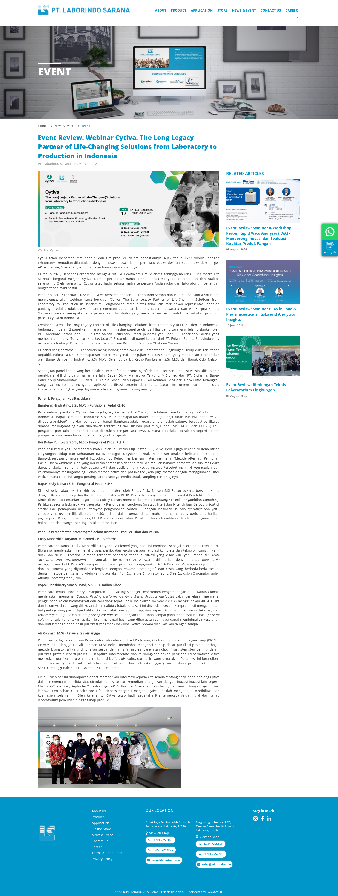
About (160, 10)
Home (42, 126)
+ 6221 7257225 (162, 850)
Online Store (101, 829)
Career (292, 10)
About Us (99, 811)
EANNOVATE (214, 892)
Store (222, 10)
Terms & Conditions (107, 853)
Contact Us (271, 10)
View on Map (158, 833)
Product (178, 10)
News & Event (244, 10)
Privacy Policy (102, 859)
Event (85, 126)
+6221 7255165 (162, 840)
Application (202, 10)
